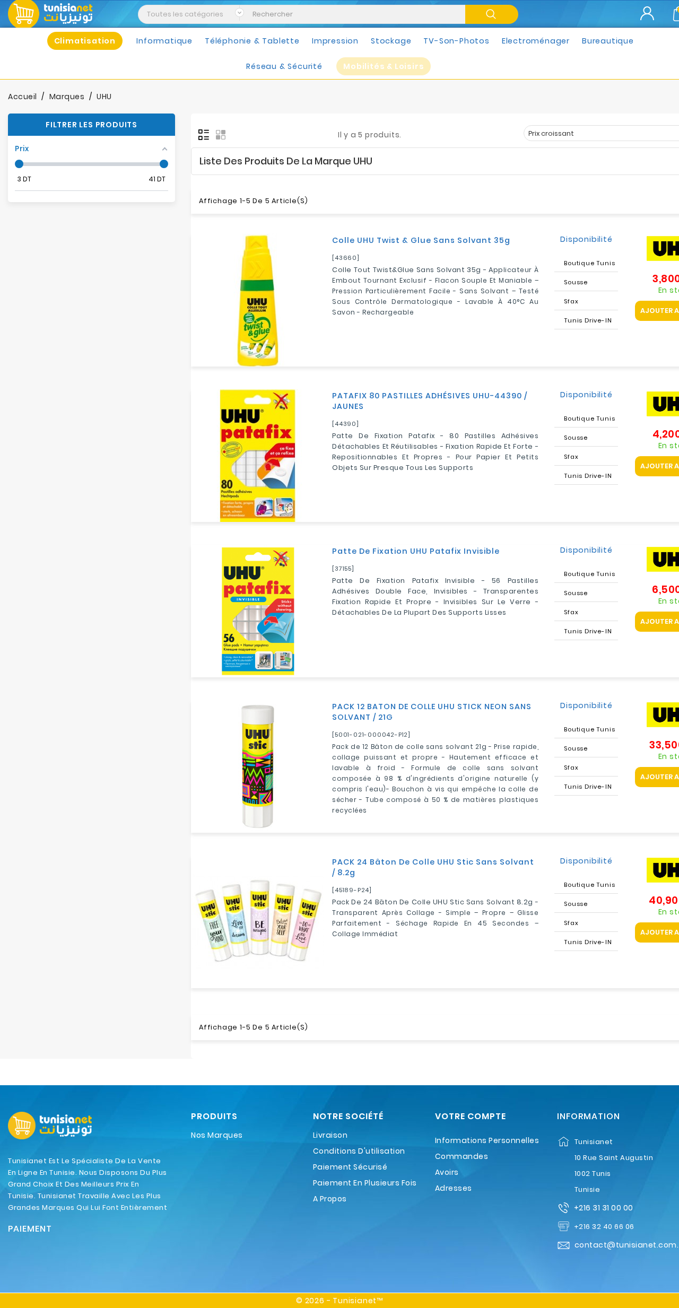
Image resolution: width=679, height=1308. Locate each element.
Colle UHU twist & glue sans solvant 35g (421, 240)
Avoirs (447, 1172)
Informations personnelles (487, 1140)
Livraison (330, 1135)
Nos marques (217, 1135)
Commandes (462, 1156)
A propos (330, 1198)
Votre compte (470, 1116)
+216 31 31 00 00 (603, 1207)
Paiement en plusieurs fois (365, 1183)
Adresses (453, 1188)
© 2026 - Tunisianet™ (339, 1300)
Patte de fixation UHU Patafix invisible (416, 551)
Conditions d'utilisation (359, 1151)
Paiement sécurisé (350, 1167)
